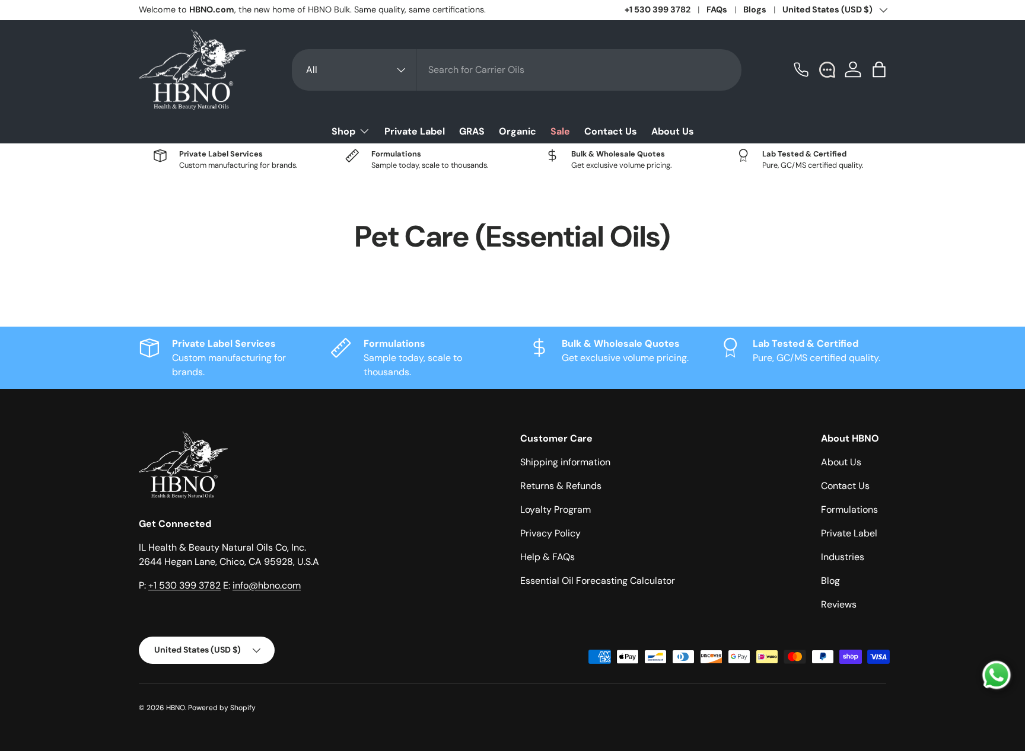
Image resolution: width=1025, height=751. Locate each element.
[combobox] (516, 70)
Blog (830, 580)
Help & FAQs (547, 557)
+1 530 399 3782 (657, 9)
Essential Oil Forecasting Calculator (597, 580)
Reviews (839, 604)
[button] (879, 69)
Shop (343, 131)
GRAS (472, 131)
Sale (560, 131)
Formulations (849, 509)
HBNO (175, 707)
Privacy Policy (550, 533)
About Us (672, 131)
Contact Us (610, 131)
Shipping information (565, 462)
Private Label (414, 131)
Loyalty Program (555, 509)
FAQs (716, 9)
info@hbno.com (267, 585)
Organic (517, 131)
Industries (842, 557)
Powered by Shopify (222, 707)
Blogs (754, 9)
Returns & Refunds (560, 486)
